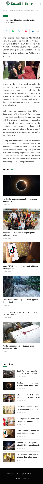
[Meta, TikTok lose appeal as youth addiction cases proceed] (21, 252)
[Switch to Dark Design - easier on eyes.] (36, 4)
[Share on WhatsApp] (12, 31)
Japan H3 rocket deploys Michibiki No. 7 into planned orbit (28, 445)
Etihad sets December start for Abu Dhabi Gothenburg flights (27, 409)
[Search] (39, 3)
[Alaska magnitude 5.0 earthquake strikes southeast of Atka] (21, 332)
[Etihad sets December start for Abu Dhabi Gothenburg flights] (9, 410)
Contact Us (26, 478)
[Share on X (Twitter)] (19, 31)
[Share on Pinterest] (26, 31)
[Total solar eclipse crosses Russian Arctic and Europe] (21, 185)
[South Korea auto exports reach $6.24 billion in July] (9, 374)
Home (5, 10)
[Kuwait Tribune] (19, 3)
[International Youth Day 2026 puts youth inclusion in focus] (21, 219)
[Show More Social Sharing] (38, 31)
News (5, 16)
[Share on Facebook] (6, 31)
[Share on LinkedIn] (32, 31)
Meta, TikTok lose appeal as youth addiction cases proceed (28, 433)
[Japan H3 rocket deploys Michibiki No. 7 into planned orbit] (9, 445)
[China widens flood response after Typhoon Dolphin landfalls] (21, 286)
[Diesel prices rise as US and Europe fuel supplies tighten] (9, 421)
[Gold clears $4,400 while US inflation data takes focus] (9, 457)
